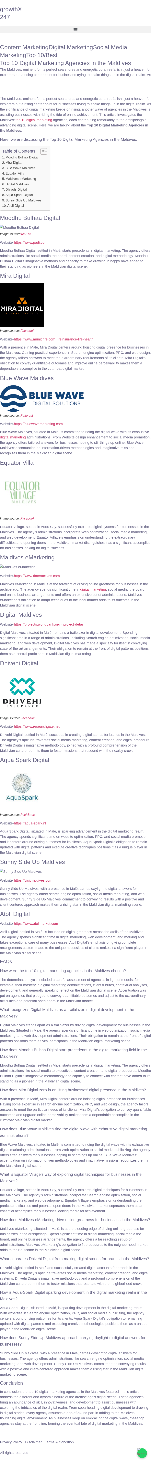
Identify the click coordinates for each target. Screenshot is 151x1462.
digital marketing (13, 437)
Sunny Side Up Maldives (23, 200)
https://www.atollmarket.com (36, 924)
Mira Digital (14, 163)
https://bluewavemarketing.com (38, 424)
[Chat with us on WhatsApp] (142, 1453)
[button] (75, 29)
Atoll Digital (15, 206)
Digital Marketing (71, 47)
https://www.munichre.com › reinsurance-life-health (53, 339)
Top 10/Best (41, 55)
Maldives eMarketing (21, 179)
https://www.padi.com (30, 242)
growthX (11, 9)
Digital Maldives (17, 184)
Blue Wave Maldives (20, 168)
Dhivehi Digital (16, 189)
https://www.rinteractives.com (37, 576)
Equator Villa (15, 173)
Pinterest (26, 415)
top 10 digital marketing (34, 120)
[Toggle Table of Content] (41, 151)
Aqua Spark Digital (19, 195)
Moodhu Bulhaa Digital (22, 157)
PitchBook (27, 814)
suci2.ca (25, 234)
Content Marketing (24, 47)
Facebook (27, 330)
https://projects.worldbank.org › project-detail (49, 624)
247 (5, 17)
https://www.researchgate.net (37, 726)
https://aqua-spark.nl (30, 823)
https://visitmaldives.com (33, 880)
